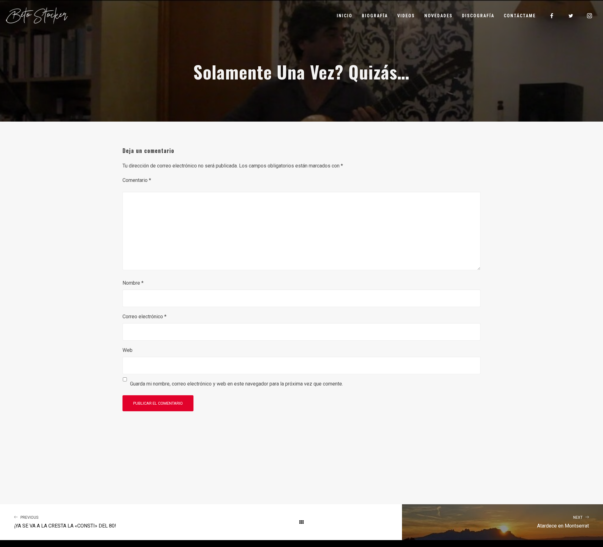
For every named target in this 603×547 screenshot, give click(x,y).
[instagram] (590, 16)
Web (127, 350)
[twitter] (571, 16)
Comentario (136, 180)
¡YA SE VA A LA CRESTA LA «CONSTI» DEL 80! (65, 522)
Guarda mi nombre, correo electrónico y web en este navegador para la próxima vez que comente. (236, 384)
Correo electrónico (144, 317)
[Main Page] (301, 522)
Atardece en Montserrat (563, 522)
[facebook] (552, 16)
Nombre (133, 283)
